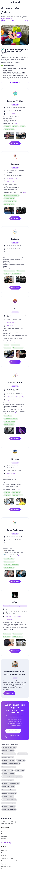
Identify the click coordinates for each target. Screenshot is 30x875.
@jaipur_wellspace (12, 546)
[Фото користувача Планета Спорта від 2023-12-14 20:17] (9, 430)
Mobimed (3, 834)
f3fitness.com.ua (11, 322)
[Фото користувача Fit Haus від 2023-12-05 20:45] (21, 501)
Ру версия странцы (7, 19)
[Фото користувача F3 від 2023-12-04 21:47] (9, 354)
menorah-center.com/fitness (13, 616)
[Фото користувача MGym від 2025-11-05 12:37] (9, 642)
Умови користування (7, 858)
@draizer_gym (10, 181)
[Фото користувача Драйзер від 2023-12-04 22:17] (9, 210)
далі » (16, 123)
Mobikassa (4, 836)
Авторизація (4, 850)
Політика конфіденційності (9, 861)
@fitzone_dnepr (11, 255)
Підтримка (4, 855)
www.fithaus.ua (11, 473)
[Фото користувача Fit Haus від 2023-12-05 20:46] (9, 501)
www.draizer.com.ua (12, 178)
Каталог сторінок (6, 866)
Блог (2, 869)
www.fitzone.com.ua (12, 252)
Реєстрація (4, 853)
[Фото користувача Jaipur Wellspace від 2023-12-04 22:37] (9, 573)
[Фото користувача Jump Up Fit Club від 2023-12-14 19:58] (9, 135)
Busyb (3, 831)
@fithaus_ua (10, 476)
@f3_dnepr (10, 325)
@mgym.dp (9, 619)
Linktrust (3, 838)
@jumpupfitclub (11, 114)
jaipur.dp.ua (10, 543)
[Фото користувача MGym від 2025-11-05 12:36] (21, 642)
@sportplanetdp (11, 400)
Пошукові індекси (6, 864)
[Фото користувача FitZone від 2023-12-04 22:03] (9, 279)
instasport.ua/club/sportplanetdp (15, 396)
